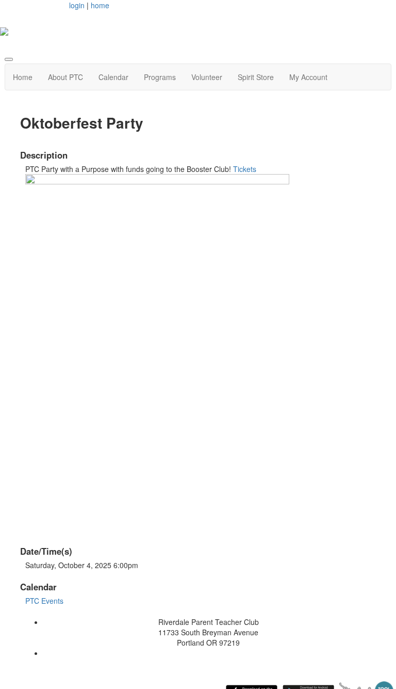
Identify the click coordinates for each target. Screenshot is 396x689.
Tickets (244, 169)
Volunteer (206, 77)
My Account (308, 77)
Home (22, 77)
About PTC (65, 77)
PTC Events (44, 601)
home (100, 5)
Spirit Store (256, 77)
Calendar (113, 77)
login (77, 5)
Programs (160, 77)
